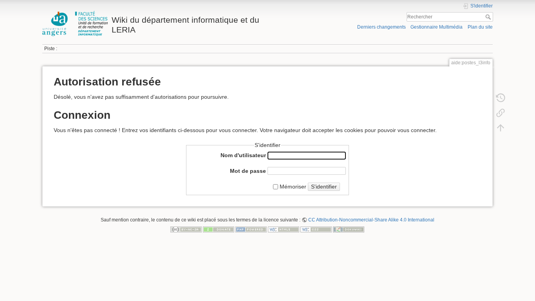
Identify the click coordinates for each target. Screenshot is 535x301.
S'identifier (324, 186)
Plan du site (480, 27)
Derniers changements (381, 27)
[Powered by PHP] (251, 229)
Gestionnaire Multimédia (436, 27)
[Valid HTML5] (283, 229)
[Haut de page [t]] (501, 127)
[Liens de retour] (501, 112)
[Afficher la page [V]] (501, 83)
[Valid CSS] (316, 229)
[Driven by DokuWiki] (348, 229)
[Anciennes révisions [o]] (501, 98)
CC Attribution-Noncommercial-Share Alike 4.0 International (371, 220)
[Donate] (218, 229)
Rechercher (489, 17)
